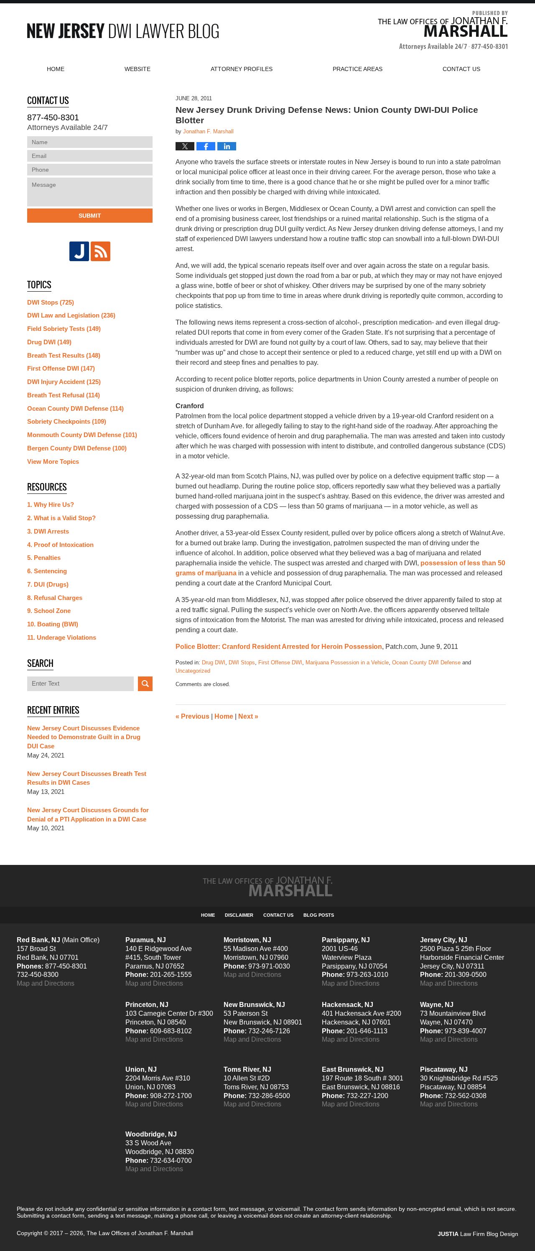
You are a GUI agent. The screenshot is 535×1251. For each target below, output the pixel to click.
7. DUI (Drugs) (48, 584)
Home (55, 69)
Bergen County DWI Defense (77, 448)
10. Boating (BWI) (52, 624)
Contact (461, 69)
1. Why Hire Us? (50, 504)
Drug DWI (213, 662)
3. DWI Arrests (48, 531)
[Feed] (100, 251)
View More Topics (53, 461)
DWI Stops (242, 662)
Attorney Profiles (242, 69)
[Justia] (79, 251)
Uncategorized (193, 671)
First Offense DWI (280, 662)
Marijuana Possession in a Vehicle (347, 662)
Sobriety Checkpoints (66, 421)
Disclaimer (239, 915)
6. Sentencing (47, 571)
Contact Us (278, 915)
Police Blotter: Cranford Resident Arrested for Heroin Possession (279, 646)
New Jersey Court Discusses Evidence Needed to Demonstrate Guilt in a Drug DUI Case (83, 737)
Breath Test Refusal (63, 395)
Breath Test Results (63, 355)
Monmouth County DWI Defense (82, 434)
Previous (192, 716)
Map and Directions (45, 983)
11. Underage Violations (61, 637)
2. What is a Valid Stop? (61, 517)
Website (137, 69)
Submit (90, 215)
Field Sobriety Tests (64, 328)
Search (145, 683)
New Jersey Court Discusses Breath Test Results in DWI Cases (86, 778)
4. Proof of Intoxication (60, 544)
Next (248, 716)
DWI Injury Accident (64, 381)
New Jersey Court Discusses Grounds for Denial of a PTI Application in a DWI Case (88, 814)
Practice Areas (357, 69)
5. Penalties (44, 557)
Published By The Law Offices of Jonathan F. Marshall (443, 31)
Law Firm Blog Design (478, 1234)
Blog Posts (318, 915)
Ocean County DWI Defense (426, 662)
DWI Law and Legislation (71, 315)
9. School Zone (49, 610)
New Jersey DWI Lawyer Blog (123, 30)
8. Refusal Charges (54, 597)
